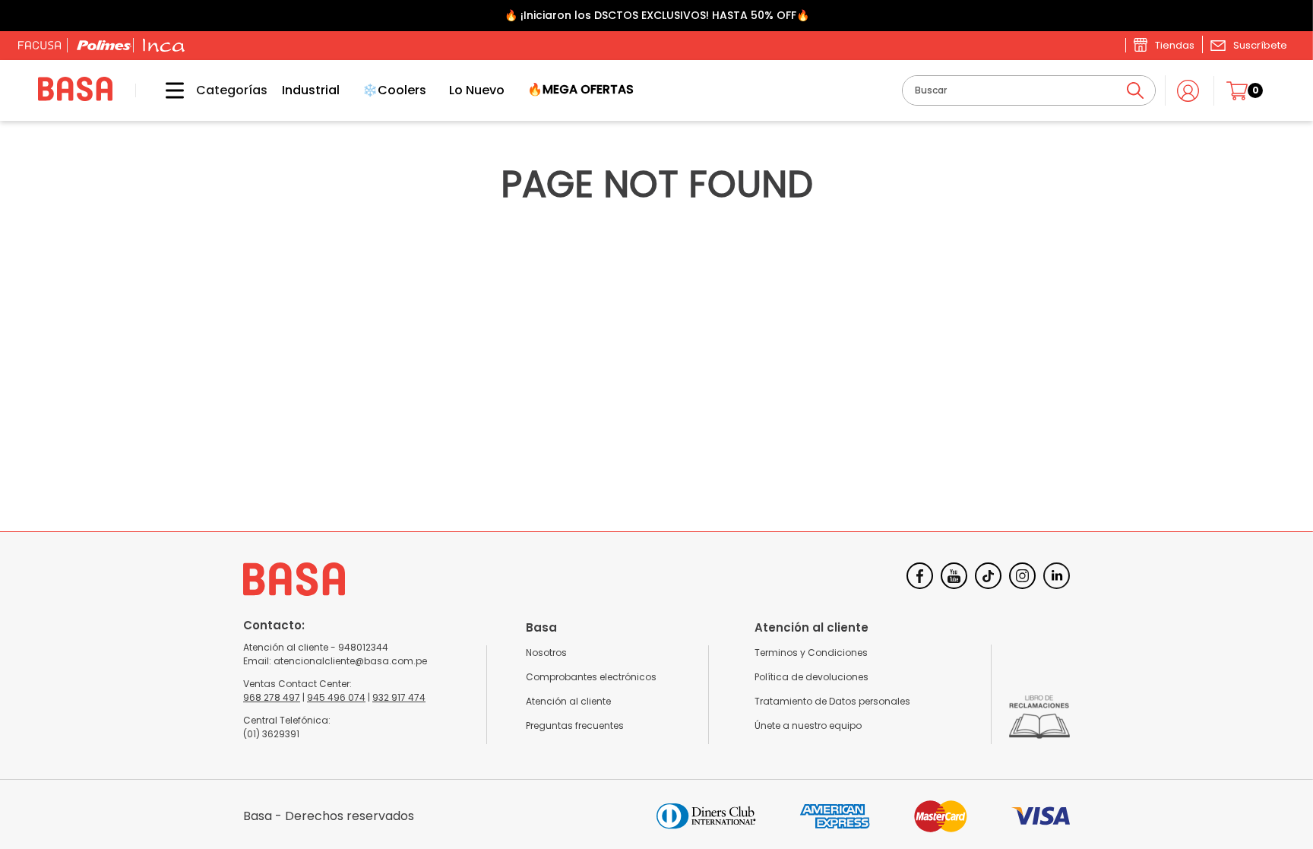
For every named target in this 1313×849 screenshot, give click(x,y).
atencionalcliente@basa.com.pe (350, 660)
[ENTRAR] (1190, 91)
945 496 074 (336, 697)
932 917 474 (399, 697)
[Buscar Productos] (1135, 90)
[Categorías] (163, 90)
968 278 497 (271, 697)
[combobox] (1029, 90)
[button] (1248, 45)
